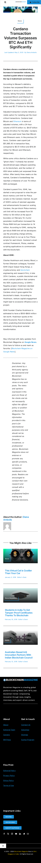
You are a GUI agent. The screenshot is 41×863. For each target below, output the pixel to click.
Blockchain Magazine (21, 851)
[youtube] (16, 834)
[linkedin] (20, 834)
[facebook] (4, 834)
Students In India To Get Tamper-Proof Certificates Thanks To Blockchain (18, 613)
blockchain (25, 270)
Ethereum (17, 121)
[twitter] (8, 834)
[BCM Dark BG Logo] (20, 679)
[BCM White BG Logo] (20, 2)
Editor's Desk (21, 577)
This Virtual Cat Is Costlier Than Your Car (18, 572)
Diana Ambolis (32, 52)
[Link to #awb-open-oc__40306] (5, 2)
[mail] (28, 834)
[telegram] (24, 834)
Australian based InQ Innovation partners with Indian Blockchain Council (18, 655)
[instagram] (12, 834)
